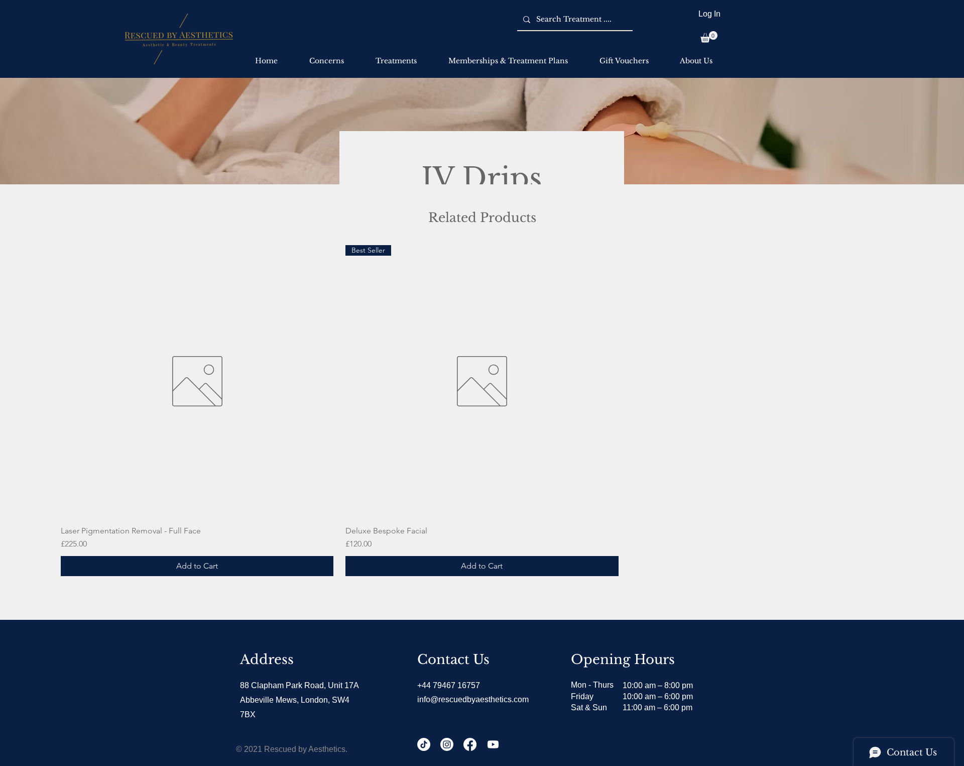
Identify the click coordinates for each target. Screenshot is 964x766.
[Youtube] (493, 744)
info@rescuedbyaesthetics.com (473, 699)
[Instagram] (446, 744)
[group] (482, 411)
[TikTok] (423, 744)
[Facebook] (469, 744)
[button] (708, 37)
